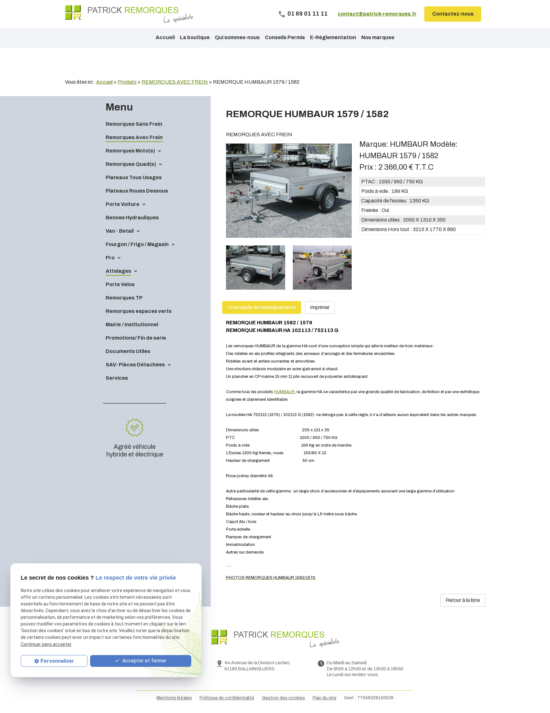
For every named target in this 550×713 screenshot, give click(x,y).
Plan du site (324, 697)
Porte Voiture (122, 204)
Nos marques (377, 37)
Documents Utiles (128, 351)
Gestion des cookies (283, 697)
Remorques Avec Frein (134, 137)
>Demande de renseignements (261, 307)
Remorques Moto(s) (130, 150)
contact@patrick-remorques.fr (377, 14)
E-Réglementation (333, 37)
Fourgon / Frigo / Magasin (137, 244)
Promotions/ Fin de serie (136, 338)
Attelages (118, 271)
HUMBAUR (284, 392)
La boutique (195, 37)
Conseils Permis (285, 37)
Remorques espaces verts (139, 311)
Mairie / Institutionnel (132, 324)
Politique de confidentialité (227, 697)
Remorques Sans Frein (134, 124)
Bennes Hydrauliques (132, 217)
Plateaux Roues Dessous (137, 191)
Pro (110, 257)
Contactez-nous (453, 14)
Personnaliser (57, 661)
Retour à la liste (463, 600)
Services (117, 378)
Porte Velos (120, 284)
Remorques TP (124, 297)
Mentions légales (174, 697)
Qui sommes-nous (237, 37)
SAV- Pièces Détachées (135, 364)
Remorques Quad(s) (131, 164)
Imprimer (320, 307)
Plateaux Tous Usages (134, 177)
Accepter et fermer (143, 661)
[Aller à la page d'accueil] (129, 14)
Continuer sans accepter (46, 644)
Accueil (165, 37)
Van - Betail (120, 231)
